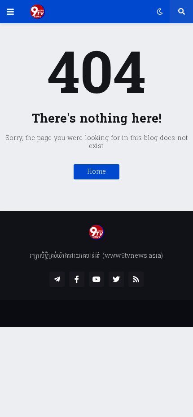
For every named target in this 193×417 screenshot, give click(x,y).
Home (96, 171)
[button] (10, 11)
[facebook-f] (76, 279)
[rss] (136, 279)
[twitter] (116, 279)
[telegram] (57, 279)
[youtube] (96, 279)
